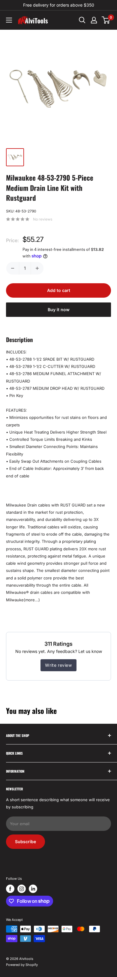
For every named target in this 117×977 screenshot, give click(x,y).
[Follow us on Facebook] (10, 889)
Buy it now (59, 309)
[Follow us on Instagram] (21, 889)
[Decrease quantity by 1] (12, 268)
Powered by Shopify (22, 965)
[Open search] (82, 20)
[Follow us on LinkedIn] (33, 889)
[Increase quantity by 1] (37, 268)
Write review (58, 665)
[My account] (94, 20)
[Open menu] (9, 20)
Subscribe (25, 841)
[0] (106, 20)
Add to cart (58, 290)
